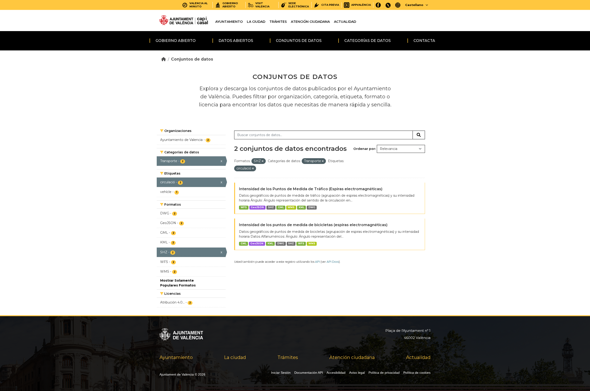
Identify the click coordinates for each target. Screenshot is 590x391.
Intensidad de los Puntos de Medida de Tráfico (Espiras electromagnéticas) (310, 189)
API (317, 261)
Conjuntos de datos (299, 40)
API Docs (333, 261)
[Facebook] (378, 5)
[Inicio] (163, 59)
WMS (291, 207)
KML (301, 207)
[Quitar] (262, 161)
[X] (388, 5)
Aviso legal (357, 372)
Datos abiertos (235, 40)
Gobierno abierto (176, 40)
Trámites (278, 22)
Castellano (414, 5)
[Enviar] (419, 135)
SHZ (271, 207)
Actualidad (345, 22)
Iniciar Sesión (281, 372)
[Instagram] (398, 5)
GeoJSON (257, 207)
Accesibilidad (336, 372)
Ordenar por (364, 149)
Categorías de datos (367, 40)
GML (281, 207)
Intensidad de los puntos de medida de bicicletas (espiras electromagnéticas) (313, 225)
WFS (244, 207)
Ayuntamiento (229, 22)
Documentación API (308, 372)
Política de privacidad (384, 372)
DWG (311, 207)
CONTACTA (424, 40)
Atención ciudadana (310, 22)
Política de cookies (417, 372)
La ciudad (256, 22)
